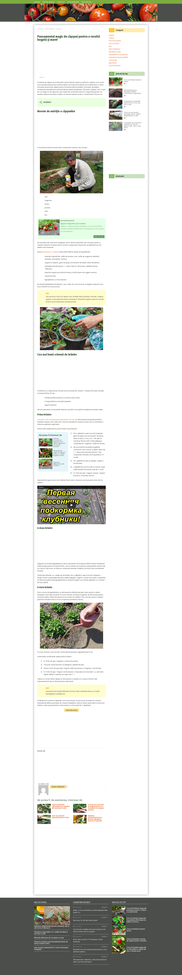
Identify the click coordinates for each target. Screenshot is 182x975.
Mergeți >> (105, 907)
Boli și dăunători (114, 49)
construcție (113, 60)
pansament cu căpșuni (50, 252)
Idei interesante (114, 65)
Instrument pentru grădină (118, 57)
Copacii (111, 38)
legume (111, 35)
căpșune (41, 77)
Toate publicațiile (73, 2)
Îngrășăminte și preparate (118, 54)
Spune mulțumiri (58, 787)
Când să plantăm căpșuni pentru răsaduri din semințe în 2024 (61, 806)
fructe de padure (115, 41)
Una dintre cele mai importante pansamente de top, (56, 419)
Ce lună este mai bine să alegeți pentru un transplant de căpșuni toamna (96, 807)
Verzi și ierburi (114, 43)
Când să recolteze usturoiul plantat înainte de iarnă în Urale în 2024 (51, 942)
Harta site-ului (86, 2)
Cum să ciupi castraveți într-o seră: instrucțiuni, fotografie (51, 948)
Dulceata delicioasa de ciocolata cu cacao (49, 938)
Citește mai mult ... (99, 237)
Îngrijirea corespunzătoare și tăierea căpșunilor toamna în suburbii (95, 818)
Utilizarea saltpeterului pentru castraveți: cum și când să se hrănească (51, 927)
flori (110, 46)
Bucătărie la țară (115, 52)
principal (37, 2)
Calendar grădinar (48, 2)
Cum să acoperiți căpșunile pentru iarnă (60, 816)
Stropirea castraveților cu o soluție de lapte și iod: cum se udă (51, 933)
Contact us (61, 2)
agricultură (112, 63)
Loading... (42, 487)
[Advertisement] (71, 59)
